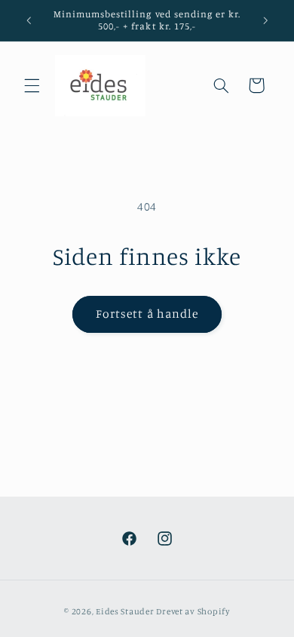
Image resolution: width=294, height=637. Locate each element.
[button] (31, 85)
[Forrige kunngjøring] (28, 20)
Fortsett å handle (147, 313)
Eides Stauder (125, 611)
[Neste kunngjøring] (265, 20)
